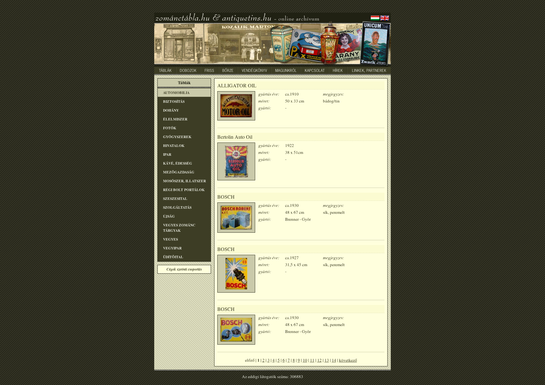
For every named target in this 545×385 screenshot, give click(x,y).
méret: (263, 101)
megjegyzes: (333, 94)
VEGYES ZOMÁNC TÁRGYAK (179, 227)
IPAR (167, 154)
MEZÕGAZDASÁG (178, 172)
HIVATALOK (174, 145)
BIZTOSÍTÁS (174, 101)
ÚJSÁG (169, 216)
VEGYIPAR (172, 248)
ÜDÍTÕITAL (173, 257)
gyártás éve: (268, 94)
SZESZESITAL (175, 198)
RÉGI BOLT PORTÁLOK (184, 189)
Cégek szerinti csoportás (184, 269)
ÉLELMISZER (175, 119)
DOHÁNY (171, 110)
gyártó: (264, 108)
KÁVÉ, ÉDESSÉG (177, 163)
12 (319, 360)
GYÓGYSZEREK (177, 136)
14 (334, 360)
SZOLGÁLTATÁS (177, 207)
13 (327, 360)
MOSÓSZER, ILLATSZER (184, 181)
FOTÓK (169, 128)
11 (312, 360)
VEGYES (170, 239)
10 (305, 360)
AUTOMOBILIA (176, 92)
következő (348, 360)
